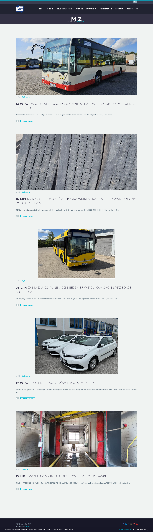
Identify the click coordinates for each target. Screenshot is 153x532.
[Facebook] (123, 524)
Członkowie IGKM (64, 9)
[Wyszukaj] (137, 9)
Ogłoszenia (26, 97)
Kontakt (119, 9)
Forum (130, 9)
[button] (17, 121)
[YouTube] (137, 524)
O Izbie (50, 9)
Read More (28, 121)
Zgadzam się (140, 529)
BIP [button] (135, 1)
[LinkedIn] (126, 524)
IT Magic (27, 527)
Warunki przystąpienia (86, 9)
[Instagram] (131, 524)
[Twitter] (128, 524)
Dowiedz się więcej (125, 529)
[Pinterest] (134, 524)
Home (41, 9)
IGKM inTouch (106, 9)
